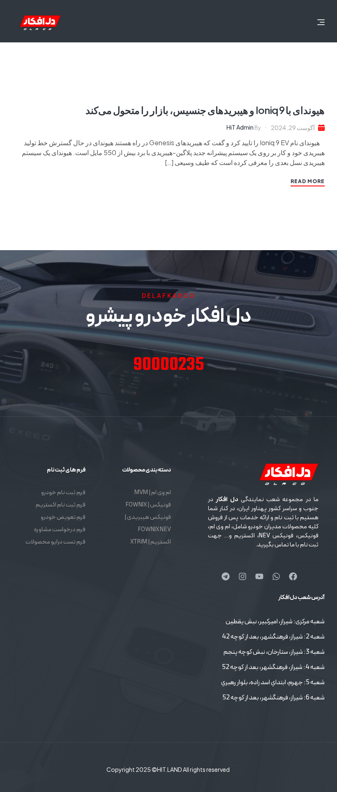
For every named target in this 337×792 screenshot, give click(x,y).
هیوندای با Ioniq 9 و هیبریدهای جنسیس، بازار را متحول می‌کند (205, 110)
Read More (308, 181)
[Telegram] (226, 576)
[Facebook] (293, 576)
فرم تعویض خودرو (63, 517)
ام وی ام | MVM (152, 492)
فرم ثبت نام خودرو (63, 492)
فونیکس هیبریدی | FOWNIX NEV (148, 523)
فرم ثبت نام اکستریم (60, 505)
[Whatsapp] (276, 576)
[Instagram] (242, 576)
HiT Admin (240, 127)
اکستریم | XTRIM (150, 542)
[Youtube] (259, 576)
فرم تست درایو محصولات (55, 542)
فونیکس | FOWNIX (148, 505)
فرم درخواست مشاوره (59, 529)
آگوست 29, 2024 (293, 127)
